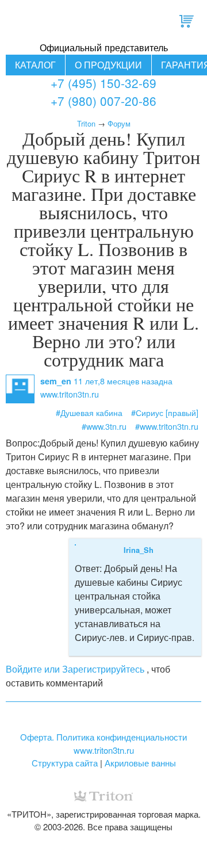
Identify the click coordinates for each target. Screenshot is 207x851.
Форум (119, 123)
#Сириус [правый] (164, 412)
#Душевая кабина (89, 412)
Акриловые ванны (140, 763)
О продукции (108, 64)
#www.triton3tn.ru (166, 426)
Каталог (35, 64)
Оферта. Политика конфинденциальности (103, 737)
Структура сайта (65, 763)
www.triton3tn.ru (104, 750)
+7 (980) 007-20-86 (103, 100)
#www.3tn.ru (104, 426)
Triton (86, 123)
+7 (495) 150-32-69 (103, 82)
